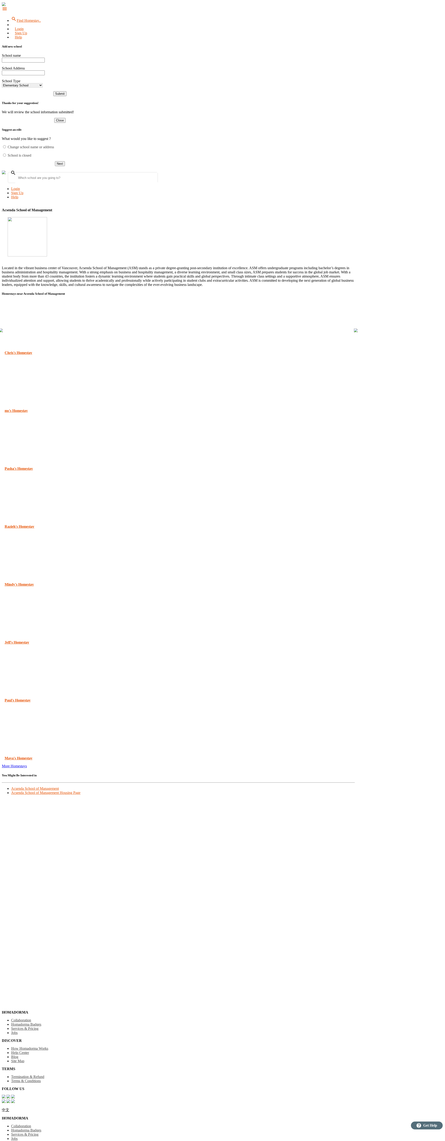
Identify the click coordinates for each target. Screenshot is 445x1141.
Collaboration (21, 1020)
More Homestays (14, 766)
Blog (14, 1057)
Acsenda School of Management (35, 788)
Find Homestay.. (26, 20)
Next (60, 163)
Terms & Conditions (26, 1081)
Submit (60, 93)
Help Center (20, 1053)
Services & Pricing (24, 1028)
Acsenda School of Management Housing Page (45, 793)
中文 (5, 1110)
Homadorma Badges (26, 1024)
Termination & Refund (27, 1077)
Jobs (14, 1033)
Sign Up (21, 33)
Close (60, 120)
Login (19, 29)
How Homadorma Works (29, 1048)
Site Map (17, 1061)
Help (18, 37)
